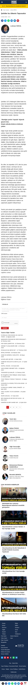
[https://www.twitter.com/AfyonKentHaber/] (2, 658)
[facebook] (6, 683)
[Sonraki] (20, 407)
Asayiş (3, 623)
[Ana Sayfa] (3, 683)
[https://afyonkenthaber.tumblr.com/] (11, 658)
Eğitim (16, 625)
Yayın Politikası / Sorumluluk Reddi (9, 666)
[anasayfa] (1, 10)
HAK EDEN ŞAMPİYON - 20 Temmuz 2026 (13, 343)
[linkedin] (18, 683)
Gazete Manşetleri (5, 649)
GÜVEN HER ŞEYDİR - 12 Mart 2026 (11, 359)
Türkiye (4, 633)
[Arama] (26, 2)
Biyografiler (4, 642)
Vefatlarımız (18, 633)
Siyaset (4, 631)
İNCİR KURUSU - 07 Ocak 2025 (10, 396)
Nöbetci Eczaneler (5, 651)
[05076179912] (14, 658)
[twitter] (9, 683)
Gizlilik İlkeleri (22, 669)
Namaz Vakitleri (5, 654)
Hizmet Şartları (22, 666)
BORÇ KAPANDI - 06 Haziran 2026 (10, 352)
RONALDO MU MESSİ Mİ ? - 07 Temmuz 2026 (14, 350)
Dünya (3, 625)
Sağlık (3, 629)
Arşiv (11, 638)
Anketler (3, 645)
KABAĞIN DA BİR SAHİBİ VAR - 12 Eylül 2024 (13, 402)
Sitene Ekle (15, 663)
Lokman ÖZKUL (13, 9)
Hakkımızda (13, 672)
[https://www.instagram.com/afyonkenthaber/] (5, 658)
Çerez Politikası (14, 669)
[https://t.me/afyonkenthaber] (16, 658)
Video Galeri (4, 638)
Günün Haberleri (14, 636)
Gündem (17, 627)
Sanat (16, 629)
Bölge (16, 623)
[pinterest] (21, 683)
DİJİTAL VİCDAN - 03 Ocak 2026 (10, 366)
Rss (10, 663)
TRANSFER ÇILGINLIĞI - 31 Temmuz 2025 (13, 372)
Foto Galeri (3, 636)
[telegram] (15, 683)
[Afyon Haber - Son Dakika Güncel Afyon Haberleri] (14, 2)
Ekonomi (4, 627)
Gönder (5, 328)
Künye (3, 669)
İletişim (7, 669)
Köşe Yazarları (6, 9)
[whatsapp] (12, 683)
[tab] (5, 304)
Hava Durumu (4, 647)
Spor (16, 631)
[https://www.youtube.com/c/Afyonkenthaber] (8, 658)
